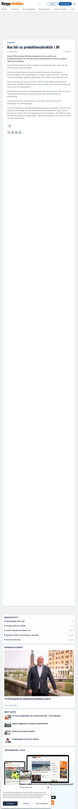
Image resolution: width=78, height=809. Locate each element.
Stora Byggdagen (28, 9)
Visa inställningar (42, 803)
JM (9, 126)
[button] (48, 787)
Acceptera (10, 803)
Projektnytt (15, 9)
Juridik (72, 9)
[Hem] (12, 4)
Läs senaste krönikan (10, 705)
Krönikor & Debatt (60, 9)
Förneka (26, 803)
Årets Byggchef (44, 9)
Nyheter (4, 9)
